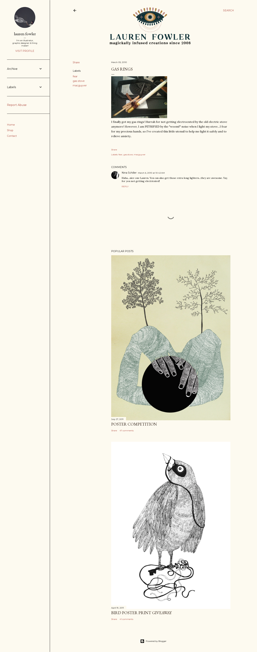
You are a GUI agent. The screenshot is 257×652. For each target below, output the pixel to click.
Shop (10, 130)
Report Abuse (17, 105)
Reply (125, 186)
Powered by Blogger (156, 641)
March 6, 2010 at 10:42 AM (151, 173)
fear (75, 76)
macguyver (80, 85)
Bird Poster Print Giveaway (141, 612)
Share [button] (76, 62)
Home (11, 124)
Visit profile (24, 51)
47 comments (127, 430)
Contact (12, 135)
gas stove (79, 81)
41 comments (126, 619)
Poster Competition (134, 424)
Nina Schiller (129, 172)
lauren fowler (25, 33)
